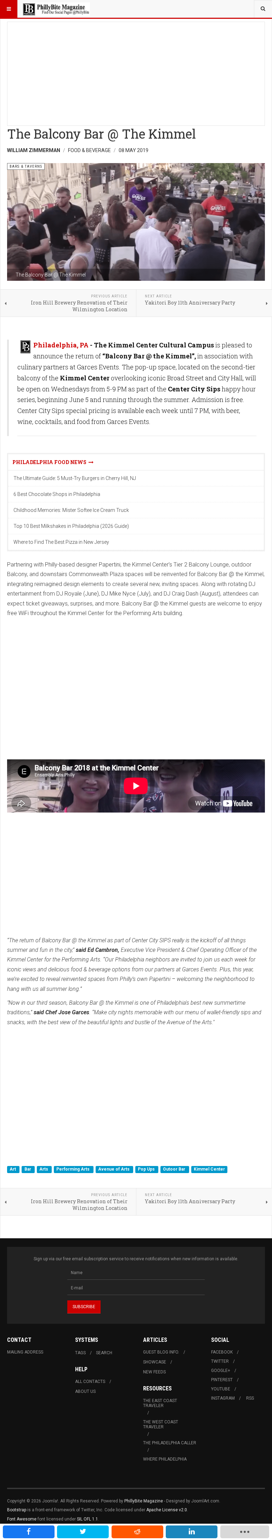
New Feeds (154, 1371)
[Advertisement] (136, 71)
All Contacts (90, 1381)
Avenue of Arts (114, 1169)
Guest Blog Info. (161, 1352)
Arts (44, 1169)
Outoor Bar (174, 1169)
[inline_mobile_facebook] (29, 1531)
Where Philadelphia (165, 1459)
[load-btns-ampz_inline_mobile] (244, 1531)
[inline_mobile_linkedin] (191, 1531)
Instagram (223, 1398)
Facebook (222, 1352)
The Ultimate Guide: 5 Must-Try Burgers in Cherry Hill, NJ (74, 478)
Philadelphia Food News (50, 462)
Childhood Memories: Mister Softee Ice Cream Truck (71, 510)
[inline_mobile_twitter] (83, 1531)
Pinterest (222, 1379)
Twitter (220, 1361)
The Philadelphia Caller (169, 1442)
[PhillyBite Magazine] (56, 9)
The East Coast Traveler (160, 1403)
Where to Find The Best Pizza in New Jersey (61, 542)
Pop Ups (147, 1169)
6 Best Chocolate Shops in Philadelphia (56, 494)
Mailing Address (25, 1352)
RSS (250, 1398)
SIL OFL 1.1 (87, 1519)
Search (104, 1352)
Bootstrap (16, 1509)
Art (13, 1169)
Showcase (154, 1362)
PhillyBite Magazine (143, 1501)
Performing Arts (73, 1169)
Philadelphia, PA (61, 345)
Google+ (220, 1370)
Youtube (220, 1388)
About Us (85, 1391)
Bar (28, 1169)
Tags (80, 1352)
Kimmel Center (209, 1169)
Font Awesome (21, 1519)
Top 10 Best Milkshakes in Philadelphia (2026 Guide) (71, 526)
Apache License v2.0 (166, 1509)
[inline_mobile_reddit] (137, 1531)
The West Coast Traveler (160, 1424)
